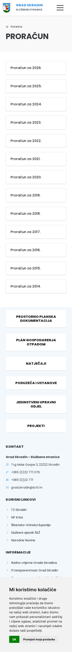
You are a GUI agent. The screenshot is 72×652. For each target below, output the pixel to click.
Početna (15, 27)
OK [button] (14, 639)
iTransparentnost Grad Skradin (33, 570)
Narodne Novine (22, 540)
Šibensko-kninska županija (29, 525)
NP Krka (16, 517)
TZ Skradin (18, 510)
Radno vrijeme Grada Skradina (33, 563)
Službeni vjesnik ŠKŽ (24, 532)
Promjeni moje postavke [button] (39, 639)
